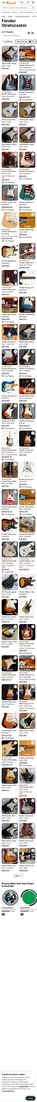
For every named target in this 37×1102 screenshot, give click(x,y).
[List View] (32, 33)
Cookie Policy (24, 1086)
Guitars (14, 12)
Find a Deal (6, 12)
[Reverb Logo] (11, 2)
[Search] (32, 7)
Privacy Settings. (8, 1091)
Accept (30, 1098)
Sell (22, 2)
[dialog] (18, 1087)
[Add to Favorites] (15, 48)
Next (17, 876)
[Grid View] (29, 33)
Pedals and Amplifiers (26, 12)
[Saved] (27, 2)
